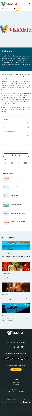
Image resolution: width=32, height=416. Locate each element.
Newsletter (16, 387)
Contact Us (16, 384)
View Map (17, 155)
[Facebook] (9, 347)
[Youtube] (22, 347)
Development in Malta (17, 402)
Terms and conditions (16, 394)
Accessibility (16, 389)
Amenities (27, 9)
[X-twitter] (18, 347)
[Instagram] (14, 347)
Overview (17, 9)
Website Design (6, 402)
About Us (16, 382)
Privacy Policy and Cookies (16, 391)
